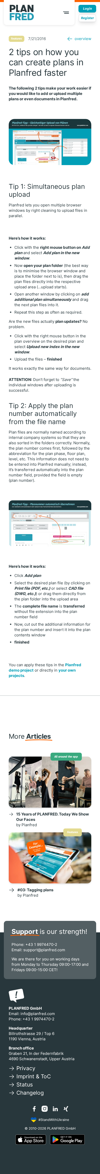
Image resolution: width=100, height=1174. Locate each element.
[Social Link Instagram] (44, 1109)
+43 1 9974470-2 (41, 944)
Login (87, 8)
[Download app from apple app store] (30, 1139)
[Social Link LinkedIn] (55, 1109)
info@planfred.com (38, 1013)
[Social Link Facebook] (34, 1109)
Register (87, 18)
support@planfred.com (44, 949)
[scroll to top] (89, 1159)
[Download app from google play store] (67, 1139)
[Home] (22, 12)
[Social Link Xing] (66, 1109)
